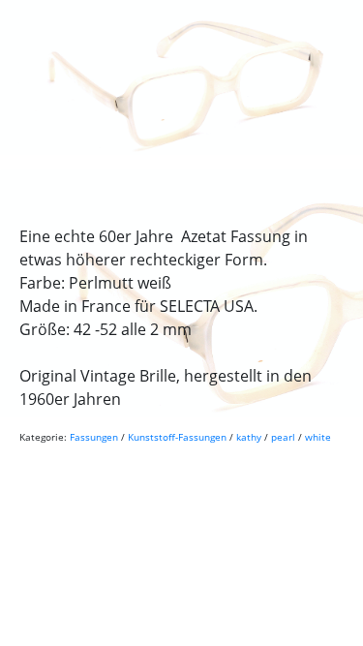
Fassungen (94, 437)
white (318, 437)
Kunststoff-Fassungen (177, 437)
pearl (283, 437)
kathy (248, 437)
